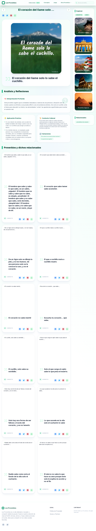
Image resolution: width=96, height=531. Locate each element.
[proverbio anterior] (3, 10)
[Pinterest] (11, 15)
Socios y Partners (55, 514)
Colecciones (34, 2)
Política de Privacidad (56, 511)
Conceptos (47, 2)
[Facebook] (3, 15)
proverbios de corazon (82, 122)
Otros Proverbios (65, 2)
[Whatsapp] (15, 15)
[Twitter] (7, 15)
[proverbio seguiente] (68, 10)
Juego (55, 2)
